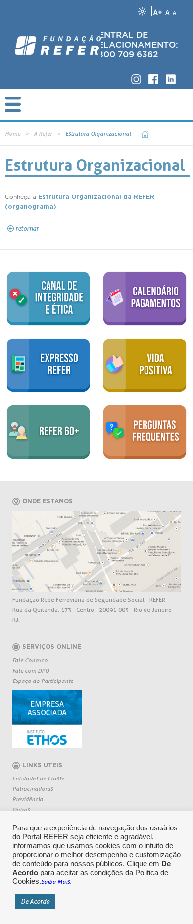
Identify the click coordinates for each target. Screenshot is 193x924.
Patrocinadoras (32, 788)
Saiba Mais (55, 881)
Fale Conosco (30, 660)
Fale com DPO (30, 670)
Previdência (27, 799)
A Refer (43, 133)
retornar (27, 228)
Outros (21, 809)
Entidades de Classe (38, 778)
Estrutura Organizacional (98, 133)
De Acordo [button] (35, 901)
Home (12, 133)
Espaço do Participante (42, 680)
